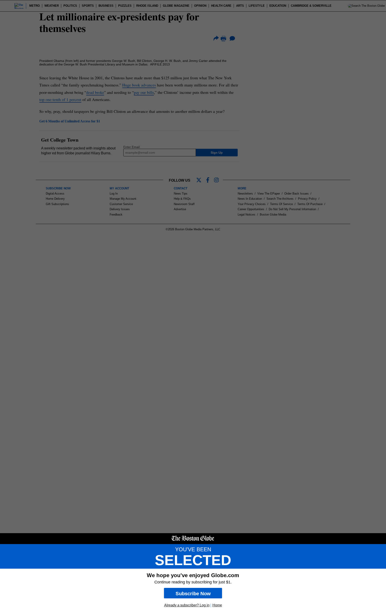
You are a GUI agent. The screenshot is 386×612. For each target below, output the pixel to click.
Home (217, 605)
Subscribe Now (193, 593)
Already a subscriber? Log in (187, 605)
